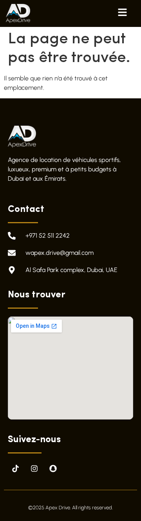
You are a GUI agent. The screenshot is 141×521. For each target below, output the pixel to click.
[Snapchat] (52, 468)
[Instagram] (34, 468)
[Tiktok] (15, 468)
